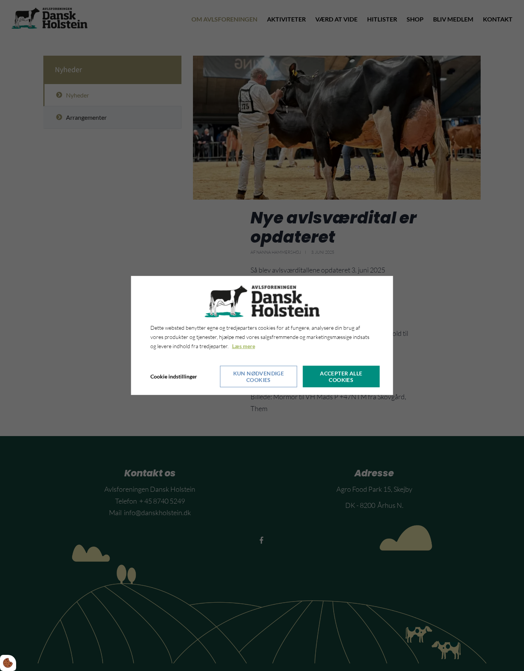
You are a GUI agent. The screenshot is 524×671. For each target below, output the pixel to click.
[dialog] (262, 335)
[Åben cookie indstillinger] (8, 663)
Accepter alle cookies (341, 376)
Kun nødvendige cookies (258, 376)
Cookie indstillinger (173, 376)
